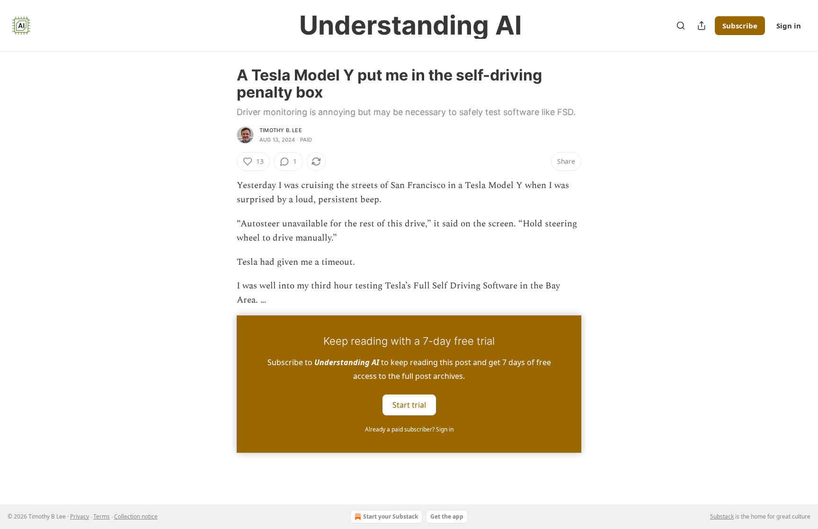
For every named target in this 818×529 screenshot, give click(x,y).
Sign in (788, 25)
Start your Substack (390, 516)
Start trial (409, 404)
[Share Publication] (701, 25)
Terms (101, 516)
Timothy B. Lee (280, 130)
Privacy (79, 516)
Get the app (446, 516)
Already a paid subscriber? (409, 429)
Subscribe (739, 25)
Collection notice (136, 516)
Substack (722, 516)
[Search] (680, 25)
